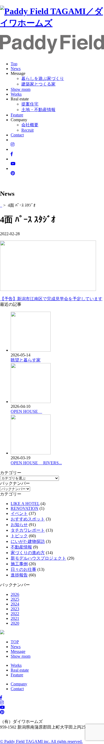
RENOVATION (24, 508)
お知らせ (19, 524)
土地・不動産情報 (38, 109)
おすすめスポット (28, 519)
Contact (17, 135)
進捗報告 (19, 575)
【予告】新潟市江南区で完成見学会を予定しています (51, 298)
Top (14, 64)
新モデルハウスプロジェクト (38, 558)
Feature (17, 115)
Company (19, 684)
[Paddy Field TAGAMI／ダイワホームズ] (52, 23)
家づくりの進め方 (28, 552)
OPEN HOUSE (26, 411)
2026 (15, 594)
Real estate (20, 670)
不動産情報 (21, 547)
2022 (15, 613)
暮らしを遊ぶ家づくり (42, 78)
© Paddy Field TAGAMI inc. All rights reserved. (41, 741)
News (16, 68)
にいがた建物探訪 (28, 541)
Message (18, 651)
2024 (15, 604)
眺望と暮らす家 (26, 360)
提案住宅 (29, 104)
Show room (20, 89)
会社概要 (29, 125)
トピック (19, 536)
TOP (15, 642)
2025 (15, 599)
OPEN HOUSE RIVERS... (36, 463)
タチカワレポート (28, 530)
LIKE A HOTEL (25, 503)
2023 (15, 609)
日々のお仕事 (23, 569)
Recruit (27, 130)
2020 (15, 623)
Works (16, 94)
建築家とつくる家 (38, 84)
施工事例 (19, 564)
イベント (19, 513)
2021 (15, 618)
